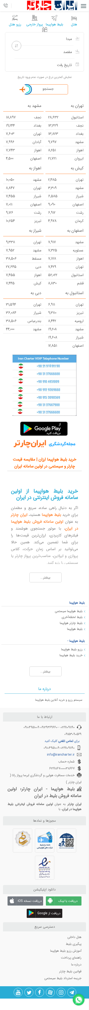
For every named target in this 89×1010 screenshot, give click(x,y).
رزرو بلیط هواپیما (72, 649)
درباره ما (76, 964)
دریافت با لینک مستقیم (68, 902)
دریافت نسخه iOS (30, 900)
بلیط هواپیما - (76, 640)
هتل (74, 24)
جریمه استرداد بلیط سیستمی (62, 978)
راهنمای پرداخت (71, 957)
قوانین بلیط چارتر (70, 971)
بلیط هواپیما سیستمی (69, 611)
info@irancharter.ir (61, 754)
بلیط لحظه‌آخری (72, 617)
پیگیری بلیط (73, 943)
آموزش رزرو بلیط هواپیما (65, 950)
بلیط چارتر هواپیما (71, 623)
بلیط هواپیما (77, 602)
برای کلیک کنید (62, 741)
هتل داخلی (74, 937)
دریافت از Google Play (48, 914)
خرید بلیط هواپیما (71, 655)
